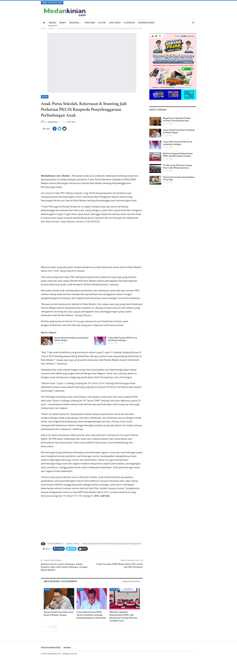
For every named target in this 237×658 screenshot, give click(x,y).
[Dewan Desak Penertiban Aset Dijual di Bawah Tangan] (47, 341)
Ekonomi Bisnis (146, 22)
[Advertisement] (92, 153)
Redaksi (67, 647)
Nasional (74, 22)
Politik (102, 22)
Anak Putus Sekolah (72, 543)
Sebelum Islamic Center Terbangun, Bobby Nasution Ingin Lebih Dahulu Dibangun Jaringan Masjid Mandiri (64, 567)
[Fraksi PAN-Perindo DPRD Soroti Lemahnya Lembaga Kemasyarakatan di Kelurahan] (100, 341)
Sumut (62, 22)
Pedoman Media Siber (51, 647)
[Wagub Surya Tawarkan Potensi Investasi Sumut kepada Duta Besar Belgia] (155, 121)
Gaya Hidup (115, 22)
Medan (52, 22)
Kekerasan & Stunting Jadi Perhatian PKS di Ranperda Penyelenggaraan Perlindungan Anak (111, 543)
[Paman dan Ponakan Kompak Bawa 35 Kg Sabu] (155, 180)
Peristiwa (89, 22)
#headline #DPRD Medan (55, 543)
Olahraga (129, 22)
